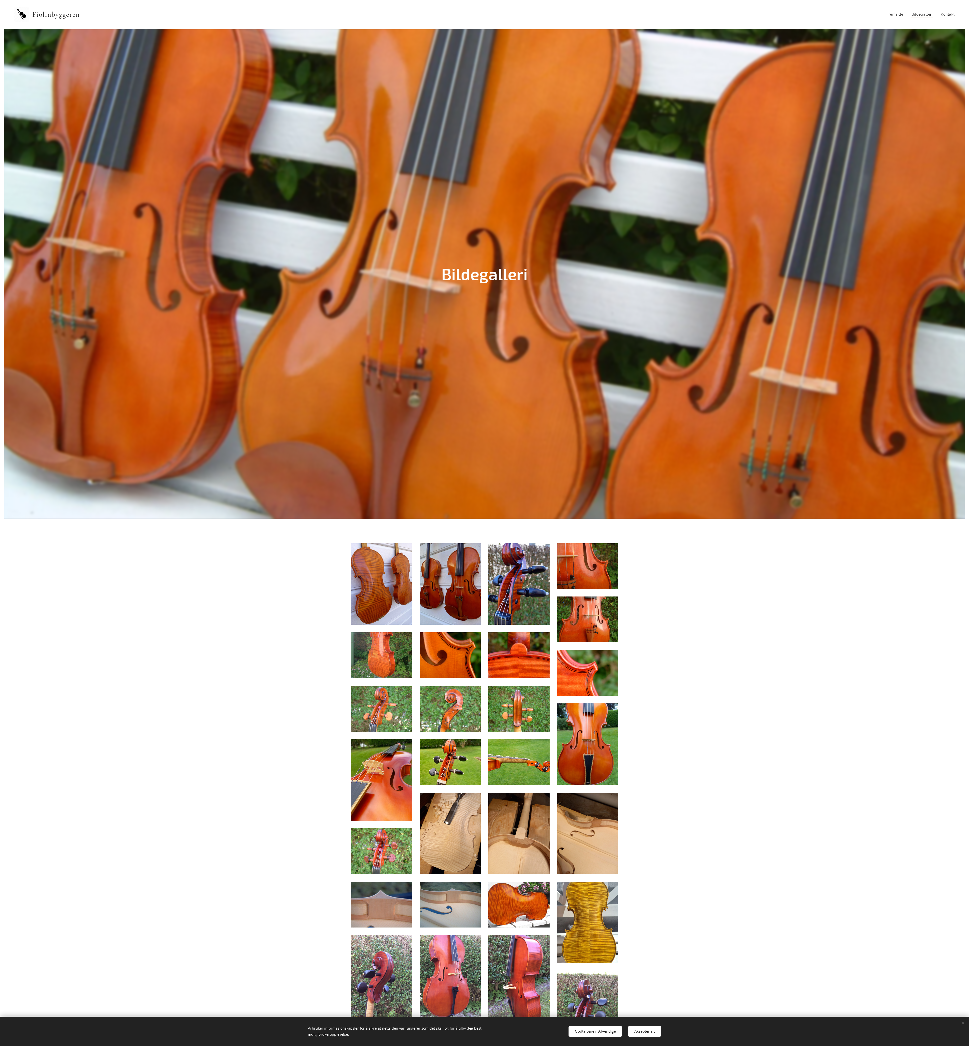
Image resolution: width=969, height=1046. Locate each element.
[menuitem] (896, 14)
